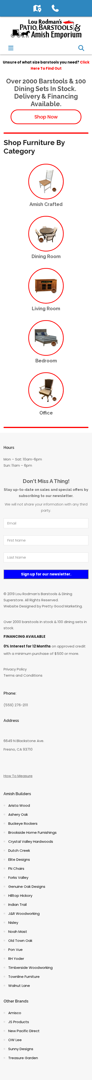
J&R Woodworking (24, 913)
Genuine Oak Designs (26, 886)
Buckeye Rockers (23, 823)
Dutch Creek (19, 850)
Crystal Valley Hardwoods (30, 841)
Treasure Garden (23, 1057)
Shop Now (46, 117)
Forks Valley (18, 877)
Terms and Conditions (23, 675)
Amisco (14, 1012)
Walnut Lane (19, 985)
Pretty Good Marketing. (62, 606)
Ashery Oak (18, 814)
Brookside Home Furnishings (32, 832)
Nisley (13, 922)
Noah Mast (17, 931)
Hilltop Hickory (20, 895)
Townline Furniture (24, 976)
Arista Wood (19, 805)
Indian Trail (17, 904)
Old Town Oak (20, 940)
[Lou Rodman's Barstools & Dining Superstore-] (46, 28)
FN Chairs (16, 868)
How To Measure (18, 775)
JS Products (18, 1021)
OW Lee (15, 1039)
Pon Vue (15, 949)
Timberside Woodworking (30, 967)
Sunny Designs (20, 1048)
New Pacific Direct (24, 1030)
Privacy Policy (15, 669)
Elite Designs (19, 859)
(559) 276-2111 (16, 704)
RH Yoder (16, 958)
